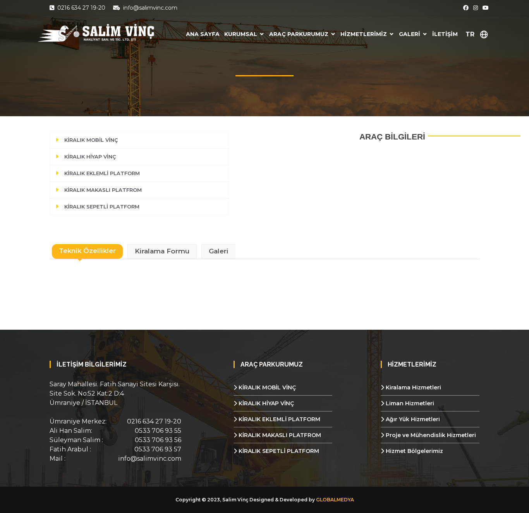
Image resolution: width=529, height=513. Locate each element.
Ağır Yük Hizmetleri (412, 419)
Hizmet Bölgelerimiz (413, 451)
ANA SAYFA (203, 34)
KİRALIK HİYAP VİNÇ (90, 156)
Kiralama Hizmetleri (412, 387)
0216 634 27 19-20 (80, 7)
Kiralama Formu (162, 251)
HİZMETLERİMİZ (363, 34)
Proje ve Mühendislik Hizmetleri (430, 435)
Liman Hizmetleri (409, 403)
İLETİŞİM (445, 34)
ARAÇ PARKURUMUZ (298, 34)
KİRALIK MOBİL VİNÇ (91, 140)
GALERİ (409, 34)
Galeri (218, 251)
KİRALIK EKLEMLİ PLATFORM (102, 173)
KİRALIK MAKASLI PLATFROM (103, 190)
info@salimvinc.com (149, 7)
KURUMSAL (240, 34)
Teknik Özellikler (87, 251)
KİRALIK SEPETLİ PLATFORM (101, 206)
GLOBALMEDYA (335, 500)
